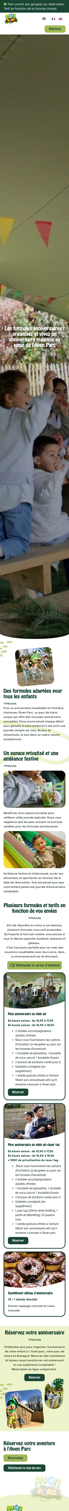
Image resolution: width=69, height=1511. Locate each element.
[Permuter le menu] (44, 18)
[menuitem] (53, 18)
